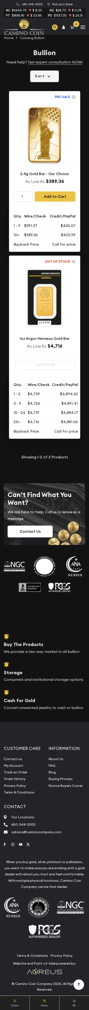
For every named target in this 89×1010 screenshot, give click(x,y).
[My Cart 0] (73, 27)
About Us (55, 759)
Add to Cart (55, 196)
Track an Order (15, 772)
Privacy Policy (15, 786)
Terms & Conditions (19, 792)
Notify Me (46, 364)
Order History (15, 779)
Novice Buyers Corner (65, 786)
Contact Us (30, 531)
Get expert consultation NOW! (55, 62)
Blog (52, 772)
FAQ (51, 765)
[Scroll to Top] (78, 984)
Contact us (13, 759)
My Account (13, 765)
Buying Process (60, 779)
